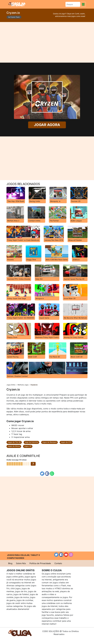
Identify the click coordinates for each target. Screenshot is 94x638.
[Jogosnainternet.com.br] (16, 4)
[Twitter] (42, 473)
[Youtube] (66, 554)
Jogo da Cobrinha (31, 442)
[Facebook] (47, 473)
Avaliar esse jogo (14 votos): (16, 460)
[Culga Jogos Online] (20, 632)
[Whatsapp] (52, 473)
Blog (10, 563)
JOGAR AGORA (47, 125)
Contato (58, 563)
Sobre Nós (21, 563)
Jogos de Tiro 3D (14, 442)
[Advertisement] (47, 42)
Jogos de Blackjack (49, 442)
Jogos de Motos (14, 446)
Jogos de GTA (66, 442)
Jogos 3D (27, 446)
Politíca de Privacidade (40, 563)
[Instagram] (71, 554)
